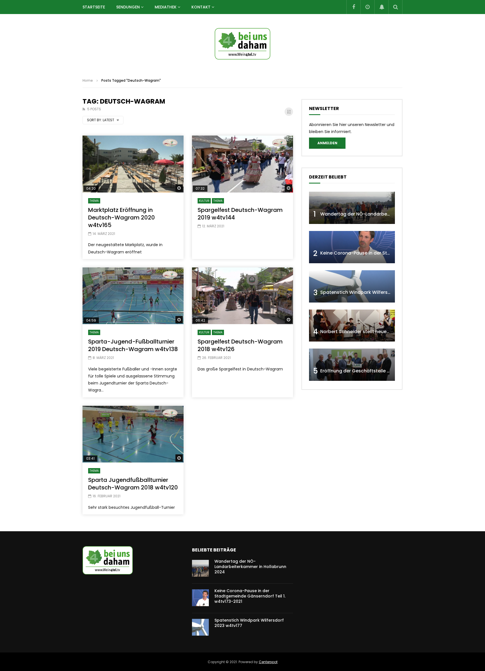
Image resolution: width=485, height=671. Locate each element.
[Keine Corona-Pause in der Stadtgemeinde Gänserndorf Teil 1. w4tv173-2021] (352, 247)
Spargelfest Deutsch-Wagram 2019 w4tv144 (240, 213)
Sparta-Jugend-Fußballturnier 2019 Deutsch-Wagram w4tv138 (133, 345)
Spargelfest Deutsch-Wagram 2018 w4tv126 (240, 345)
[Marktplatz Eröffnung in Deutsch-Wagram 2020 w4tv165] (133, 164)
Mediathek (166, 7)
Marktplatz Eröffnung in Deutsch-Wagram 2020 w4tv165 (121, 217)
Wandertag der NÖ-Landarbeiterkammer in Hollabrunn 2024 (388, 214)
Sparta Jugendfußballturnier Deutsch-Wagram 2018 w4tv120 (133, 483)
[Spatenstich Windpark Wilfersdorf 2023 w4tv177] (352, 286)
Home (88, 80)
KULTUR (204, 201)
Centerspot (268, 661)
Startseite (94, 7)
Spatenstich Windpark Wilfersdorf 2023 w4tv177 (374, 292)
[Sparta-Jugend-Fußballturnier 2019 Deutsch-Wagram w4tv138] (133, 295)
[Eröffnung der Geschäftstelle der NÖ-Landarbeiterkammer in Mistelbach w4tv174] (352, 365)
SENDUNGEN (128, 7)
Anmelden (327, 143)
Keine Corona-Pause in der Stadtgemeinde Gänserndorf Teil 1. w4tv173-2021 (249, 596)
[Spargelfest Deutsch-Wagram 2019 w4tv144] (242, 164)
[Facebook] (353, 7)
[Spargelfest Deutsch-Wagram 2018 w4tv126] (242, 295)
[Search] (395, 7)
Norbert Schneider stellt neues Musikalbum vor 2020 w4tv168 (389, 331)
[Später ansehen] (367, 7)
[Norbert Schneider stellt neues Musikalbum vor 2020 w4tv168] (352, 326)
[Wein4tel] (242, 43)
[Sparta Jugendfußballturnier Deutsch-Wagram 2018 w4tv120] (133, 434)
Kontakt (201, 7)
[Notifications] (381, 7)
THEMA (94, 201)
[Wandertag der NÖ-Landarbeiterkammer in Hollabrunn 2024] (352, 208)
